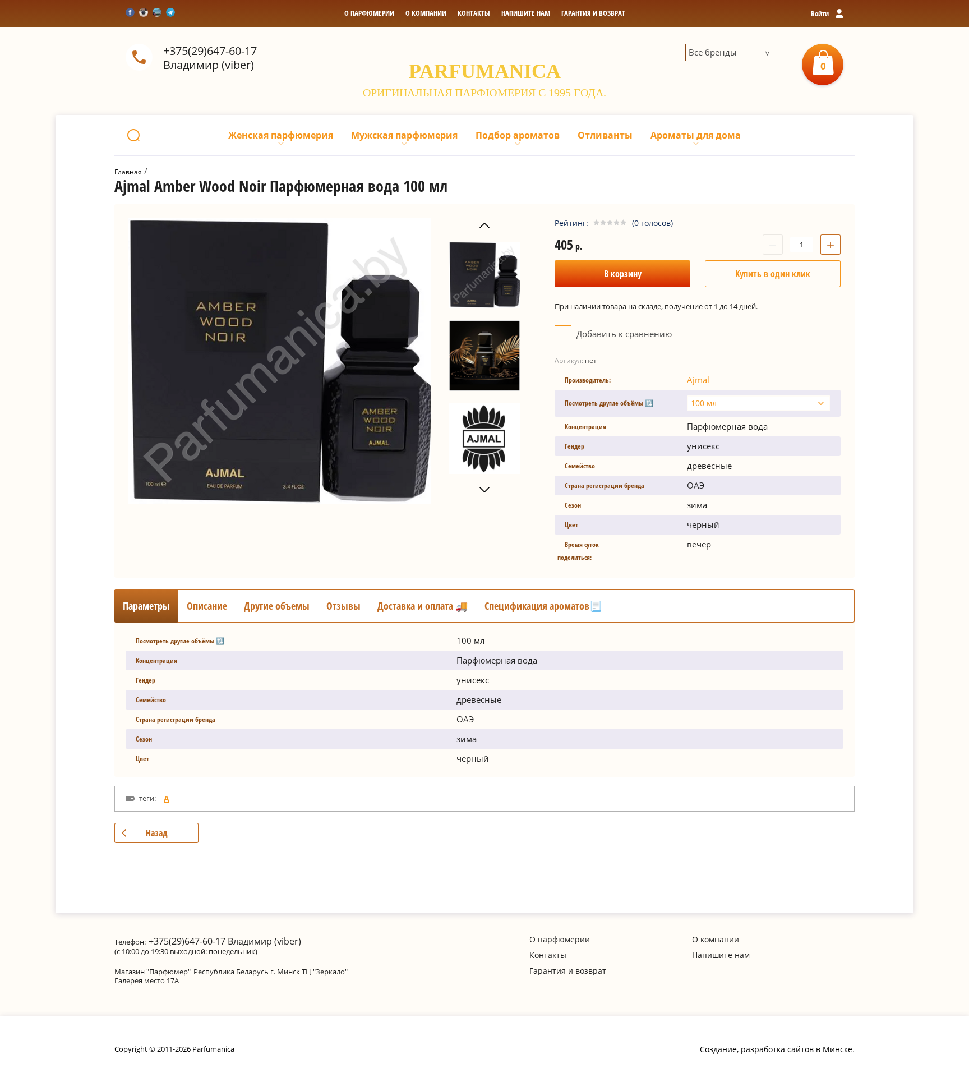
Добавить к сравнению (623, 333)
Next (484, 490)
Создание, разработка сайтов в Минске (776, 1049)
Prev (484, 225)
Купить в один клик (772, 274)
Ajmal (698, 379)
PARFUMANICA (485, 71)
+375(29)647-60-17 (210, 50)
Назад (157, 833)
